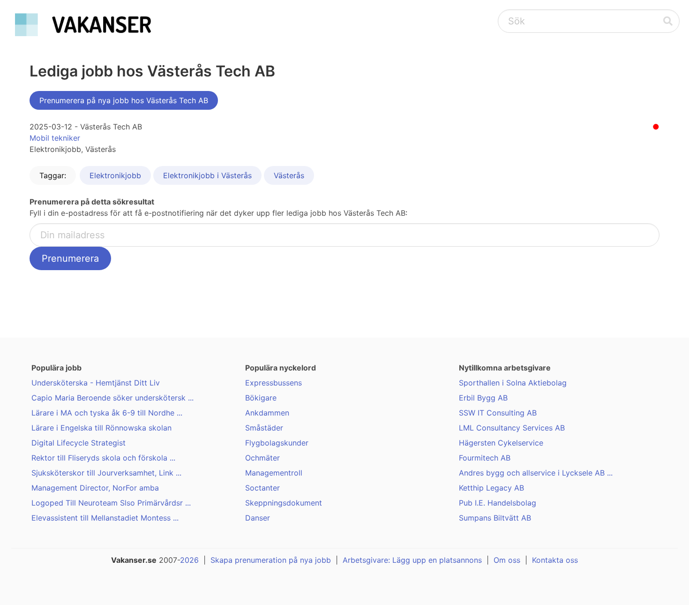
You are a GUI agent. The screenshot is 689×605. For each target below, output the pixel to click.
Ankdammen (267, 412)
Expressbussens (273, 382)
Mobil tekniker (55, 138)
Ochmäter (262, 457)
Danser (257, 517)
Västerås (289, 175)
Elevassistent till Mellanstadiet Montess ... (105, 517)
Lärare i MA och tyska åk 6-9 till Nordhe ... (106, 412)
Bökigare (261, 397)
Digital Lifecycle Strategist (78, 442)
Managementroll (273, 472)
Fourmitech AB (484, 457)
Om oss (507, 560)
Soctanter (262, 487)
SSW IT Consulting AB (498, 412)
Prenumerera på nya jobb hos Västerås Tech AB (123, 100)
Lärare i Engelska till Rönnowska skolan (101, 427)
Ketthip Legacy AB (491, 487)
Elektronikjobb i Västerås (207, 175)
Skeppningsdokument (283, 502)
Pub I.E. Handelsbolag (497, 502)
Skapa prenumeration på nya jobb (270, 560)
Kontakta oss (555, 560)
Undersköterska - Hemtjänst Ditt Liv (95, 382)
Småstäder (264, 427)
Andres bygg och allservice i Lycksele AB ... (536, 472)
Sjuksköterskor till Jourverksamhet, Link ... (106, 472)
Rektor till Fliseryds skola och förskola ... (103, 457)
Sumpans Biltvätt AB (495, 517)
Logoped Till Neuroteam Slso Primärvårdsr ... (111, 502)
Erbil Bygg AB (483, 397)
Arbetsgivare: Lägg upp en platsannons (412, 560)
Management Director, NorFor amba (95, 487)
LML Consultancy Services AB (512, 427)
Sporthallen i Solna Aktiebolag (513, 382)
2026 (189, 560)
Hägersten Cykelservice (501, 442)
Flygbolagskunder (276, 442)
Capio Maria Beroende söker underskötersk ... (112, 397)
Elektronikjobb (115, 175)
